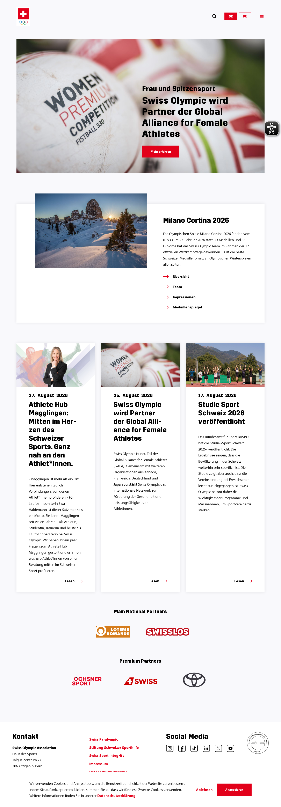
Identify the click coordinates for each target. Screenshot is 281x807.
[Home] (23, 16)
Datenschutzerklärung (116, 795)
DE (231, 16)
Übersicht (181, 276)
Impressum (98, 763)
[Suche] (214, 16)
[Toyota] (195, 681)
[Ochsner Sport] (86, 681)
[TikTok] (192, 747)
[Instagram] (168, 747)
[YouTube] (229, 747)
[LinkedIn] (205, 747)
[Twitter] (217, 747)
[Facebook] (180, 747)
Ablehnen (204, 789)
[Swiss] (140, 681)
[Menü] (262, 17)
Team (177, 286)
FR (245, 16)
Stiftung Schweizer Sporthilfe (114, 747)
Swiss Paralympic (103, 739)
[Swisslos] (167, 632)
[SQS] (258, 752)
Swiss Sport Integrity (106, 755)
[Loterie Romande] (113, 632)
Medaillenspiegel (187, 307)
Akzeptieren (234, 789)
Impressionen (184, 297)
